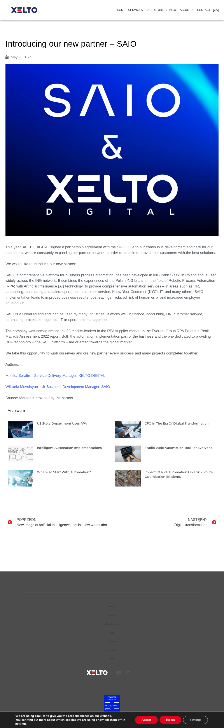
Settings (195, 720)
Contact (203, 10)
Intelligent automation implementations (69, 448)
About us (187, 10)
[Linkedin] (128, 672)
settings (20, 724)
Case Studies (156, 10)
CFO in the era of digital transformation (177, 423)
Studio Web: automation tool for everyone (179, 448)
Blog (173, 10)
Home (121, 10)
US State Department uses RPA (62, 423)
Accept (146, 720)
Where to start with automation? (64, 472)
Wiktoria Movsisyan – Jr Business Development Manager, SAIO (57, 387)
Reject (170, 720)
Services (135, 10)
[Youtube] (118, 672)
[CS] (216, 10)
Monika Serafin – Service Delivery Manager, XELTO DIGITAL (55, 376)
